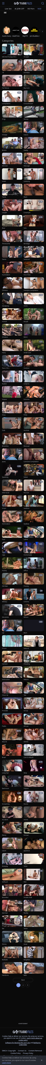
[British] (12, 144)
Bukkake (5, 960)
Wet (25, 882)
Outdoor (27, 368)
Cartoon (5, 664)
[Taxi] (34, 689)
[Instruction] (12, 673)
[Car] (12, 627)
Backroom (5, 788)
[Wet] (34, 876)
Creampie (27, 212)
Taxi (25, 695)
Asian (25, 944)
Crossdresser (28, 103)
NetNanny (37, 1043)
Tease (26, 928)
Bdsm (26, 337)
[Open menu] (3, 3)
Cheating (27, 664)
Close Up (5, 695)
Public (4, 726)
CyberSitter (23, 1045)
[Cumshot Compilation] (34, 455)
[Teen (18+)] (12, 362)
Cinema (26, 602)
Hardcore (5, 975)
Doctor (26, 804)
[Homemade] (34, 549)
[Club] (12, 424)
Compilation (6, 103)
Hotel (4, 181)
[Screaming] (12, 798)
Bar (3, 928)
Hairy (4, 353)
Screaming (5, 804)
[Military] (12, 596)
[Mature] (34, 673)
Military (4, 602)
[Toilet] (34, 860)
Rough (26, 321)
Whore (26, 617)
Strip (25, 773)
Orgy (3, 119)
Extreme (27, 399)
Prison (4, 648)
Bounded (5, 897)
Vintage (4, 135)
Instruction (6, 679)
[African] (34, 720)
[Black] (34, 191)
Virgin (4, 508)
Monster (5, 166)
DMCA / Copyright (9, 1050)
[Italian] (34, 471)
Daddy (26, 150)
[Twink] (12, 191)
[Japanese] (34, 845)
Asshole (26, 430)
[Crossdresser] (34, 98)
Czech (4, 851)
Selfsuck (5, 882)
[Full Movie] (12, 82)
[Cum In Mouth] (34, 751)
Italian (26, 477)
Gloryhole (5, 617)
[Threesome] (12, 238)
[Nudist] (12, 378)
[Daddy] (34, 144)
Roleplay (5, 866)
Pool (3, 539)
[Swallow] (34, 518)
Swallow (26, 524)
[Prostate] (12, 704)
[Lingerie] (34, 378)
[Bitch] (34, 627)
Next (23, 980)
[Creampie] (34, 206)
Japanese (27, 851)
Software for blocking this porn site (17, 1043)
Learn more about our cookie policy (30, 1039)
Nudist (4, 384)
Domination (6, 524)
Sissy (3, 415)
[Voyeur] (12, 393)
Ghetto (26, 742)
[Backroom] (12, 782)
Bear (3, 228)
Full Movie (5, 88)
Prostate (5, 711)
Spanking (5, 477)
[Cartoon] (12, 658)
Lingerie (26, 384)
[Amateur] (12, 331)
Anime (26, 820)
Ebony (4, 835)
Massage (27, 166)
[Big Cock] (34, 82)
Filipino (26, 788)
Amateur (5, 337)
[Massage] (34, 160)
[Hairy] (12, 347)
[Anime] (34, 813)
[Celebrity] (34, 175)
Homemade (28, 555)
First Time (27, 275)
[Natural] (34, 642)
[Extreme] (34, 393)
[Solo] (34, 222)
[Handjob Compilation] (34, 284)
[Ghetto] (34, 736)
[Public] (12, 720)
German (5, 913)
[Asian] (34, 938)
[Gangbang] (12, 300)
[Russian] (34, 487)
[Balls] (34, 969)
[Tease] (34, 922)
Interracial (5, 493)
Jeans (4, 462)
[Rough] (34, 315)
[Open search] (42, 3)
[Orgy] (12, 113)
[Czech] (12, 845)
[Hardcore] (12, 969)
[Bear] (12, 222)
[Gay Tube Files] (23, 3)
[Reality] (34, 907)
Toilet (25, 866)
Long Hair (5, 773)
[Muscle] (12, 736)
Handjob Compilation (31, 290)
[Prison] (12, 642)
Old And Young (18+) (9, 57)
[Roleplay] (12, 860)
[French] (12, 315)
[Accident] (12, 813)
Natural (26, 648)
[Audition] (34, 502)
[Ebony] (12, 829)
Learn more (6, 1063)
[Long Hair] (12, 767)
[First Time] (34, 269)
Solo (25, 228)
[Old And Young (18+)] (12, 51)
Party (25, 415)
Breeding (5, 446)
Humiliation (6, 275)
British (4, 150)
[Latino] (34, 533)
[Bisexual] (34, 440)
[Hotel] (12, 175)
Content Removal (35, 1050)
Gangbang (5, 306)
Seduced (27, 259)
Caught (4, 212)
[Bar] (12, 922)
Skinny (4, 944)
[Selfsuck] (12, 876)
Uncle (26, 306)
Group (26, 711)
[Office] (34, 564)
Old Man (5, 586)
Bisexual (26, 446)
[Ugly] (12, 549)
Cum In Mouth (28, 757)
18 (3, 72)
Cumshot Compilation (31, 462)
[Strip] (34, 767)
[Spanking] (12, 471)
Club (3, 430)
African (26, 726)
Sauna (4, 259)
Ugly (3, 555)
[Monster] (12, 160)
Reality (26, 913)
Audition (26, 508)
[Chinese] (12, 284)
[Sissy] (12, 409)
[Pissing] (34, 580)
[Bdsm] (34, 331)
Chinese (5, 290)
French (4, 321)
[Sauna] (12, 253)
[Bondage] (34, 238)
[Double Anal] (34, 891)
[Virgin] (12, 502)
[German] (12, 907)
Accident (5, 820)
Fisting (4, 571)
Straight (26, 57)
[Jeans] (12, 455)
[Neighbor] (34, 954)
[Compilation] (12, 98)
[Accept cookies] (41, 1060)
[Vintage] (12, 129)
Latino (26, 539)
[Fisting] (12, 564)
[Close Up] (12, 689)
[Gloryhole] (12, 611)
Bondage (27, 244)
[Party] (34, 409)
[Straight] (34, 51)
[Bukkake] (12, 954)
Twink (4, 197)
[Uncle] (34, 300)
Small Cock (27, 353)
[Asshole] (34, 424)
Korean (26, 835)
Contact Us (22, 1050)
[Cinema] (34, 596)
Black (25, 197)
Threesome (6, 244)
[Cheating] (34, 658)
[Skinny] (12, 938)
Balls (25, 975)
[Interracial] (12, 487)
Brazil (4, 757)
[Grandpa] (34, 66)
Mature (26, 679)
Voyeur (4, 399)
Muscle (4, 742)
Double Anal (28, 897)
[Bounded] (12, 891)
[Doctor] (34, 798)
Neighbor (27, 960)
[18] (12, 66)
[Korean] (34, 829)
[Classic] (34, 129)
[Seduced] (34, 253)
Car (3, 633)
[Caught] (12, 206)
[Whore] (34, 611)
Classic (26, 135)
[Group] (34, 704)
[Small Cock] (34, 347)
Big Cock (27, 88)
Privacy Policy (28, 1053)
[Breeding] (12, 440)
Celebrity (27, 181)
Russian (26, 493)
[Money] (34, 113)
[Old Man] (12, 580)
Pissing (26, 586)
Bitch (25, 633)
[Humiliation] (12, 269)
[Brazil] (12, 751)
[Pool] (12, 533)
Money (26, 119)
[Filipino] (34, 782)
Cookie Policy (16, 1053)
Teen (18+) (5, 368)
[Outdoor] (34, 362)
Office (26, 571)
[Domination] (12, 518)
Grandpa (27, 72)
